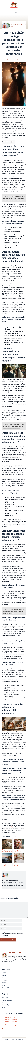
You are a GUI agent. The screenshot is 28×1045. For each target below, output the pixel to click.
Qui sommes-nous (7, 1000)
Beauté (4, 975)
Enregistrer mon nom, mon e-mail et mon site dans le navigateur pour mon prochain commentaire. (14, 933)
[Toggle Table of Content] (11, 142)
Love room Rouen (10, 1017)
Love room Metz (9, 1023)
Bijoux (3, 978)
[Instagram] (4, 1028)
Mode (19, 59)
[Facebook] (2, 1028)
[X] (7, 1028)
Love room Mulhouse (11, 1019)
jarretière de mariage (8, 827)
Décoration (5, 980)
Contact (4, 1007)
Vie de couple (5, 987)
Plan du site (5, 998)
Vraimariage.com (14, 1043)
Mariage (4, 983)
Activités (4, 973)
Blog (3, 1002)
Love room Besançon (11, 1021)
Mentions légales (6, 1005)
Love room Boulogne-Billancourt (14, 1025)
